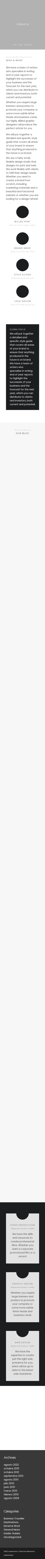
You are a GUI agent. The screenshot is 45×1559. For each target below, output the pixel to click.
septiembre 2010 (13, 1476)
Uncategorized (12, 1537)
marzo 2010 (10, 1490)
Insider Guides (21, 1172)
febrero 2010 (11, 1494)
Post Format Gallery (22, 732)
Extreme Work (20, 518)
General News (20, 464)
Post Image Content (22, 460)
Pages (20, 44)
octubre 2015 (11, 1468)
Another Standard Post (24, 950)
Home (15, 44)
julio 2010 (9, 1483)
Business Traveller (22, 736)
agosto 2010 (11, 1479)
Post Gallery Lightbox (23, 1168)
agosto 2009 (11, 1498)
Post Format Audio (22, 514)
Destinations (11, 1522)
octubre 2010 (11, 1472)
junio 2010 (9, 1487)
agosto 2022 (11, 1464)
